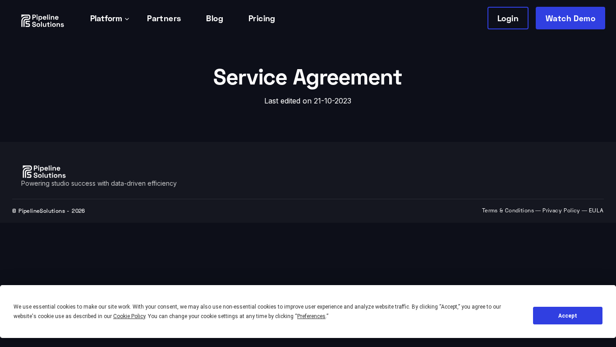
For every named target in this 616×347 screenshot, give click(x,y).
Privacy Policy (561, 211)
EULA (596, 210)
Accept (567, 316)
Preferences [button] (311, 316)
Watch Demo (570, 18)
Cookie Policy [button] (129, 316)
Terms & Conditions (508, 211)
